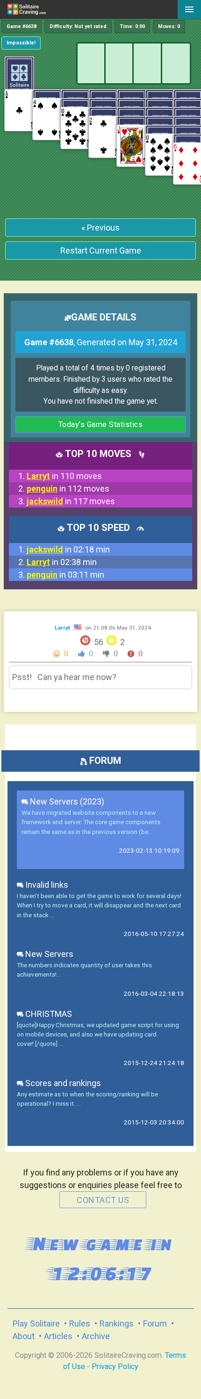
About (24, 1336)
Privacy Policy (115, 1366)
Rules (79, 1323)
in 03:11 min (65, 575)
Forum (155, 1323)
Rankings (117, 1323)
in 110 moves (64, 476)
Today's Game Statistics (100, 424)
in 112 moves (68, 488)
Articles (58, 1336)
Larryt (63, 627)
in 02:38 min (62, 562)
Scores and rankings (62, 1083)
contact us (103, 1200)
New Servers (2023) (66, 801)
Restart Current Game (100, 250)
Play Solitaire (36, 1323)
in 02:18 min (68, 549)
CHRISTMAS (47, 1014)
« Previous (100, 227)
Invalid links (45, 885)
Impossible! (21, 43)
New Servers (48, 954)
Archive (96, 1336)
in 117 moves (71, 501)
